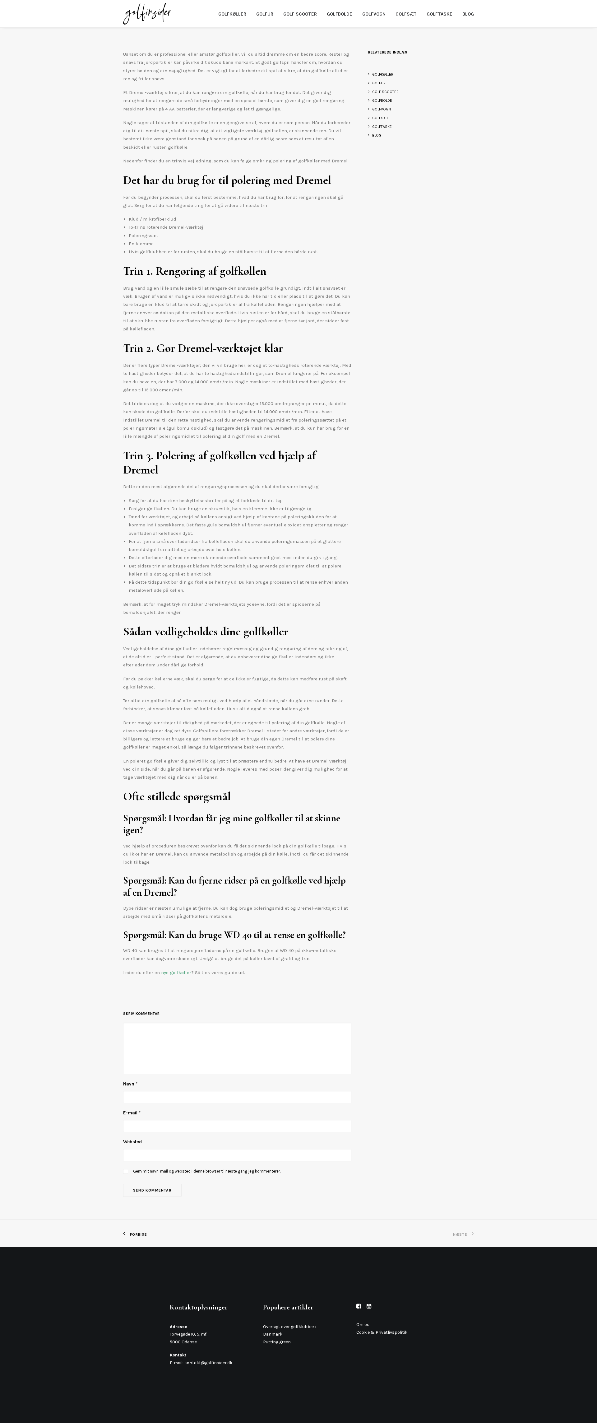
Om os (362, 1324)
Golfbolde (339, 14)
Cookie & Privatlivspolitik (381, 1332)
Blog (468, 14)
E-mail (132, 1113)
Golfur (264, 14)
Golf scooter (300, 14)
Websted (132, 1142)
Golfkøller (232, 14)
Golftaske (439, 14)
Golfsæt (406, 14)
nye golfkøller (176, 972)
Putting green (277, 1342)
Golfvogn (374, 14)
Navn (130, 1084)
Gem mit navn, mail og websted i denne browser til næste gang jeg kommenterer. (206, 1171)
